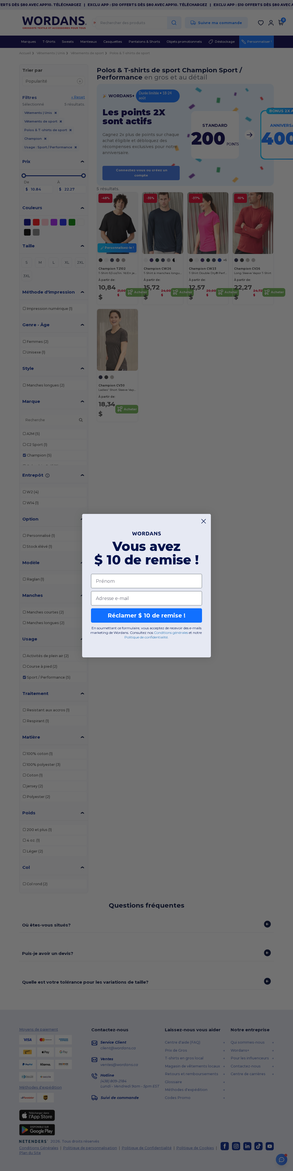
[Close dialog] (204, 521)
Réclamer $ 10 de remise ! (146, 615)
